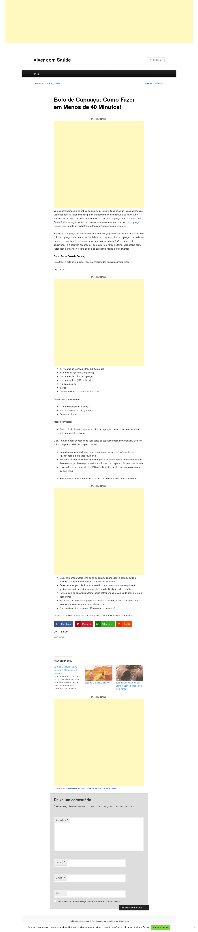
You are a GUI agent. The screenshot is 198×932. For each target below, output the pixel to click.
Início (36, 73)
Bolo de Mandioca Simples (98, 682)
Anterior (148, 83)
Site (58, 892)
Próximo (160, 83)
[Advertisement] (97, 21)
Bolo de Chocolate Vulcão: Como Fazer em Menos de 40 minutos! (129, 685)
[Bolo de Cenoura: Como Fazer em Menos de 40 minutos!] (69, 677)
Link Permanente (108, 788)
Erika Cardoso (87, 788)
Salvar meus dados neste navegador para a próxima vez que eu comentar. (89, 901)
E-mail (60, 877)
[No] (194, 927)
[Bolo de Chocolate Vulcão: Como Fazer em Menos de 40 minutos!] (129, 673)
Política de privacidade (79, 921)
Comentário (62, 819)
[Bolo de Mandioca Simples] (98, 673)
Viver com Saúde (52, 59)
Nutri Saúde (135, 218)
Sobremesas (71, 788)
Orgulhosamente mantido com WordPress (110, 921)
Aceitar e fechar (161, 927)
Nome (60, 862)
